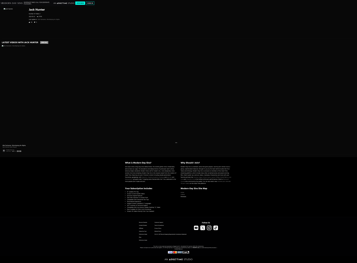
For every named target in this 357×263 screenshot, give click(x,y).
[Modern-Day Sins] (11, 3)
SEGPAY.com (196, 247)
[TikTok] (215, 228)
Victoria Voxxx (206, 177)
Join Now (80, 3)
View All (44, 42)
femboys (161, 177)
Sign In (90, 3)
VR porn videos (185, 183)
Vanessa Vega (198, 177)
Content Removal (179, 249)
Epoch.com (148, 247)
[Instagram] (209, 228)
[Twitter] (202, 228)
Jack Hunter (6, 147)
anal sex (169, 177)
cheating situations (153, 177)
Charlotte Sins (190, 179)
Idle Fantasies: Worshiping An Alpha (49, 19)
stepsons (144, 177)
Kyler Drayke (13, 147)
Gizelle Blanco (224, 177)
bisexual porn (129, 179)
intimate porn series (223, 181)
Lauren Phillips (215, 177)
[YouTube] (196, 228)
